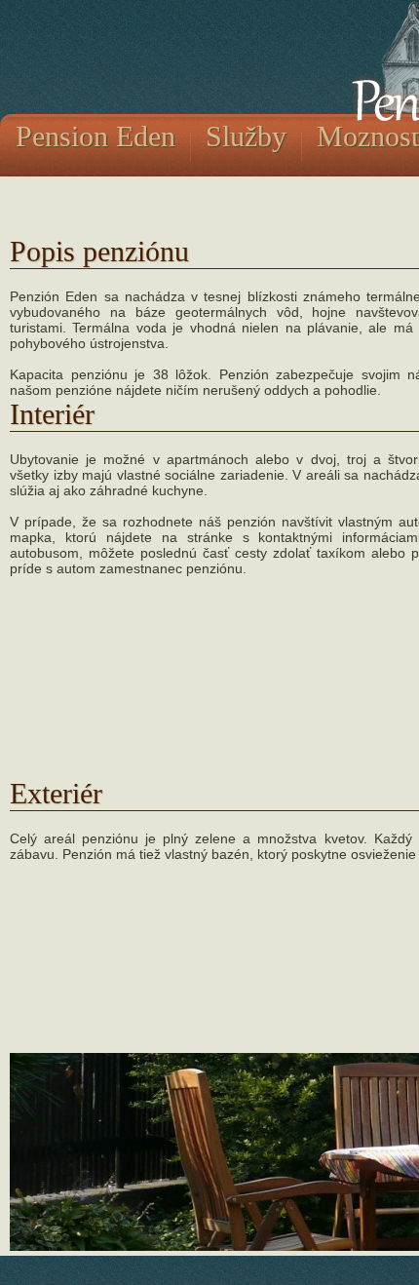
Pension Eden (95, 136)
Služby (246, 136)
